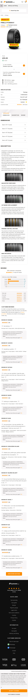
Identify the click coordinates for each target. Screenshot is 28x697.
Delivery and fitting (13, 5)
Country (14, 615)
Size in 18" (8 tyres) (7, 132)
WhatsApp (12, 644)
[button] (14, 279)
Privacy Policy (14, 617)
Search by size (15, 10)
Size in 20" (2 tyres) (7, 140)
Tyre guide (14, 602)
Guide (5, 5)
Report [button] (4, 336)
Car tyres (14, 628)
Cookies (14, 620)
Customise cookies (14, 694)
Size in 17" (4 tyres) (7, 128)
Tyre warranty (14, 600)
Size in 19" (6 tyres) (7, 136)
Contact (14, 650)
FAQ (14, 653)
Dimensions (6, 115)
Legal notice (14, 610)
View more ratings (14, 574)
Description (15, 115)
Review (23, 115)
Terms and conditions (14, 612)
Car (1, 5)
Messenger (12, 647)
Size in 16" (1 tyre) (7, 125)
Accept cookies (14, 690)
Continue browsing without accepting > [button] (19, 671)
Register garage (14, 607)
